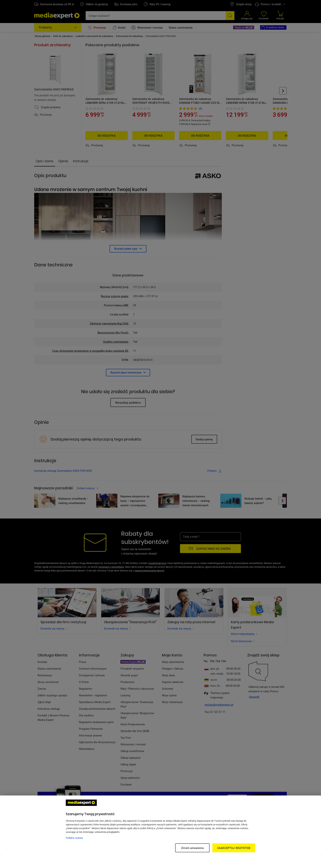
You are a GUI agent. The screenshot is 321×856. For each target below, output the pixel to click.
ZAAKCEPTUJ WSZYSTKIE (233, 848)
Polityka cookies (74, 837)
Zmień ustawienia (192, 848)
